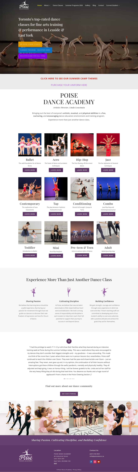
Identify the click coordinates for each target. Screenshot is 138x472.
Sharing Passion (33, 301)
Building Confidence (104, 301)
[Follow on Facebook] (91, 461)
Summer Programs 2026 (74, 5)
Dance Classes (58, 5)
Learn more (30, 170)
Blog (94, 5)
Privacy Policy (77, 469)
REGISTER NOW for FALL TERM (32, 56)
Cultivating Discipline (69, 301)
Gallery (87, 5)
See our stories (69, 394)
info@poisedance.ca (97, 456)
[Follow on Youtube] (98, 461)
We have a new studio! (30, 44)
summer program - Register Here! (35, 50)
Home (39, 5)
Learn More (56, 170)
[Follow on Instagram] (94, 461)
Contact (101, 5)
